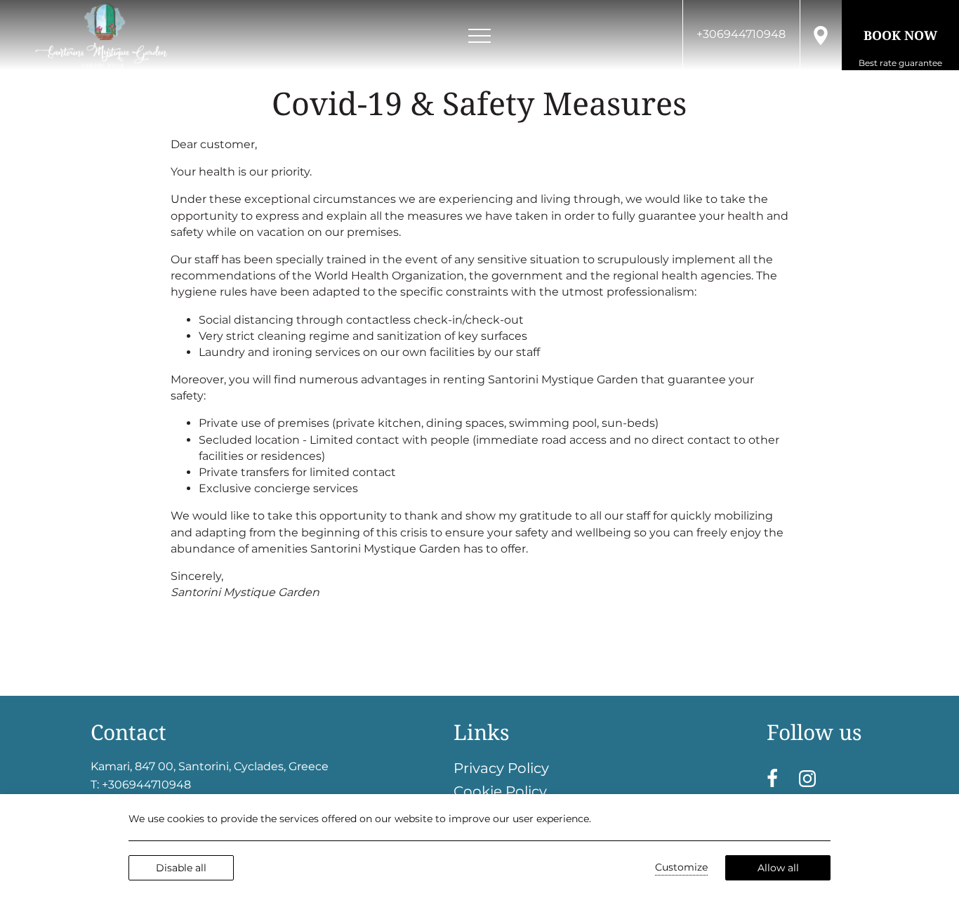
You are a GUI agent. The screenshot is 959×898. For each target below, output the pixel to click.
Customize (681, 867)
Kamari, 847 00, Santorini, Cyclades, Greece (210, 766)
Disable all (181, 867)
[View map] (821, 34)
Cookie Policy (500, 791)
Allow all (778, 867)
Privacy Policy (501, 768)
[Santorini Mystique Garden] (101, 35)
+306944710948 (146, 784)
